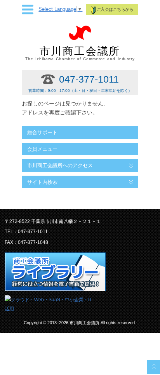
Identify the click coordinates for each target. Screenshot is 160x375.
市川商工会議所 (80, 53)
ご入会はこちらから (115, 9)
